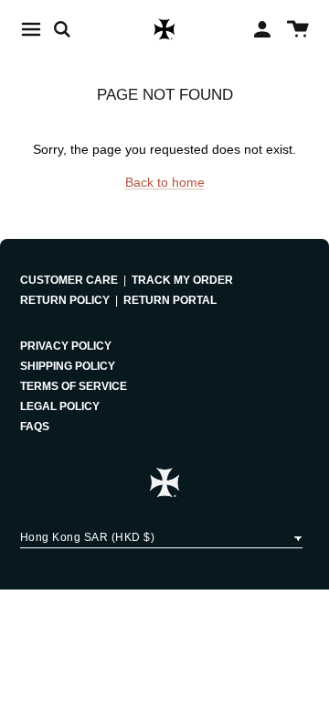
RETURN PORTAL (170, 300)
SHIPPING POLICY (67, 366)
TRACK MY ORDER (182, 280)
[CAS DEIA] (164, 29)
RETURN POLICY (65, 300)
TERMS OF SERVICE (73, 386)
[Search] (71, 29)
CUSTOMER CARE (69, 280)
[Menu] (31, 29)
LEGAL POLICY (60, 406)
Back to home (165, 182)
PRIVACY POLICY (65, 346)
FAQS (34, 426)
